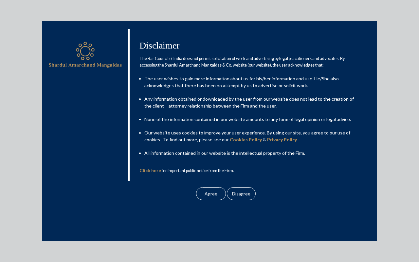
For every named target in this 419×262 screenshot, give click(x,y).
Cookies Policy (246, 140)
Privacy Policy (282, 140)
